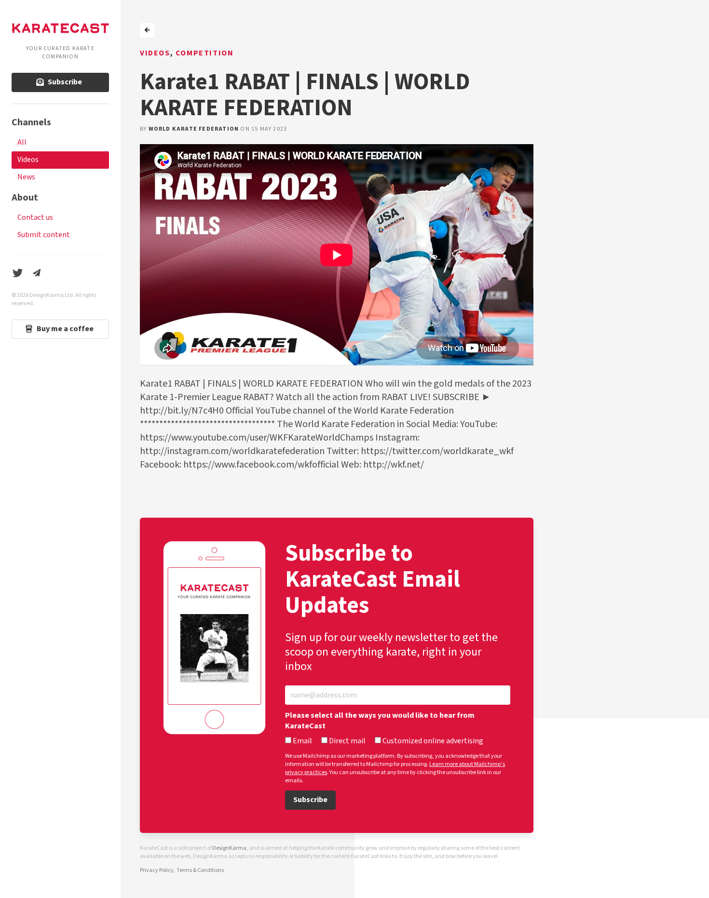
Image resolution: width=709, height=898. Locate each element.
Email (301, 741)
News (26, 177)
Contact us (35, 218)
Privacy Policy (157, 870)
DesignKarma (229, 848)
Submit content (43, 235)
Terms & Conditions (200, 870)
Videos (28, 160)
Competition (205, 53)
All (22, 142)
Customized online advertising (432, 741)
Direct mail (346, 741)
